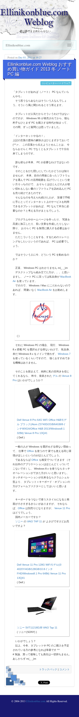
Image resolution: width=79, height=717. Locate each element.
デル (55, 375)
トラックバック (48, 669)
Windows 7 (64, 353)
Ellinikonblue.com (18, 45)
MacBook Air (44, 289)
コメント (64, 669)
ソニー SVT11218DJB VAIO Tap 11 (37, 627)
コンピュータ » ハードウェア (56, 83)
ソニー (19, 521)
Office (30, 451)
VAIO (30, 521)
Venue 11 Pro (62, 508)
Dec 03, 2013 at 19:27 (30, 57)
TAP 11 (38, 521)
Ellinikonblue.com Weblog (34, 17)
